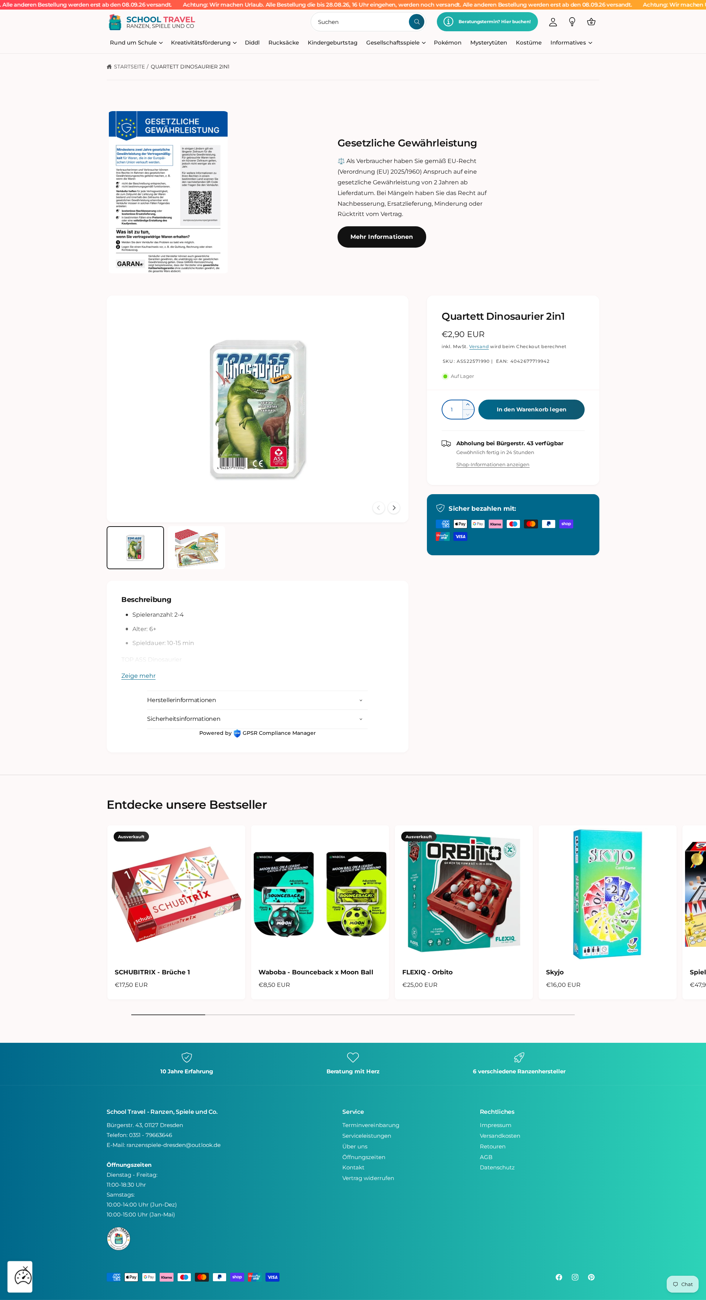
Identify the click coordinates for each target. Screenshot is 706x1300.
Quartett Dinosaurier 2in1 (190, 66)
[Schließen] (25, 1268)
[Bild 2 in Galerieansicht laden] (196, 547)
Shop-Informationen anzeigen (493, 464)
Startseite (129, 66)
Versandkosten (500, 1135)
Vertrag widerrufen (368, 1178)
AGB (486, 1157)
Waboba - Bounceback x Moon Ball (315, 972)
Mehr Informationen (381, 236)
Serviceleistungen (366, 1135)
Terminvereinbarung (370, 1125)
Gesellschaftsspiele (393, 42)
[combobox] (369, 21)
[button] (591, 21)
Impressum (495, 1125)
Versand (479, 346)
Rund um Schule (133, 42)
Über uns (354, 1146)
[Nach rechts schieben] (394, 508)
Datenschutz (497, 1167)
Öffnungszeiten (363, 1157)
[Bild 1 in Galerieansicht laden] (135, 547)
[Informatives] (572, 21)
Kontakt (353, 1167)
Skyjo (555, 972)
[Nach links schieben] (379, 508)
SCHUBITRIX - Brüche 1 (152, 972)
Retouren (493, 1146)
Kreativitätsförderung (201, 42)
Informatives (568, 42)
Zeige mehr (138, 675)
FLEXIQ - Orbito (427, 972)
